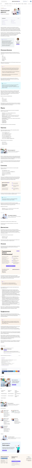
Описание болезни (5, 20)
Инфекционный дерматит (17, 396)
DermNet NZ (2, 358)
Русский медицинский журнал (4, 365)
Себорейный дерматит (4, 393)
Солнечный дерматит (3, 395)
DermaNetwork (3, 357)
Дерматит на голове (6, 418)
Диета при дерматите (11, 150)
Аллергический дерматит (3, 391)
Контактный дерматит (10, 395)
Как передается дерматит (12, 215)
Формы (4, 21)
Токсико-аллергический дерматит (17, 391)
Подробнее (14, 384)
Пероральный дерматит (9, 391)
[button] (29, 3)
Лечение (13, 21)
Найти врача (4, 450)
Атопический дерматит (11, 393)
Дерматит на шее (16, 410)
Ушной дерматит (6, 426)
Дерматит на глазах (6, 410)
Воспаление (2, 5)
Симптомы (4, 24)
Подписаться (16, 461)
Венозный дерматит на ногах (17, 394)
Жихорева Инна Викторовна (18, 43)
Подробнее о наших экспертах (7, 353)
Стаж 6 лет (18, 44)
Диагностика (13, 20)
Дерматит (5, 5)
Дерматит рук (16, 418)
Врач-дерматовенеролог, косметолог (17, 41)
